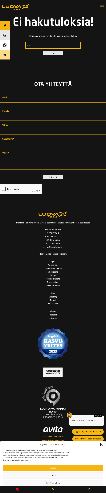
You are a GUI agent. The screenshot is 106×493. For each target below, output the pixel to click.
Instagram (53, 318)
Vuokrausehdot (53, 286)
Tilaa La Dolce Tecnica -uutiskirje (53, 254)
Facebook (53, 315)
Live (53, 294)
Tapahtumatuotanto (53, 269)
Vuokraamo (53, 272)
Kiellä (53, 475)
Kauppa (53, 276)
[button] (101, 444)
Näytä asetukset (53, 483)
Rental (53, 300)
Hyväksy (53, 468)
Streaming (53, 297)
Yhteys (53, 311)
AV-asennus (53, 265)
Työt (53, 262)
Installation (53, 304)
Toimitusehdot (53, 282)
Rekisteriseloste (53, 279)
